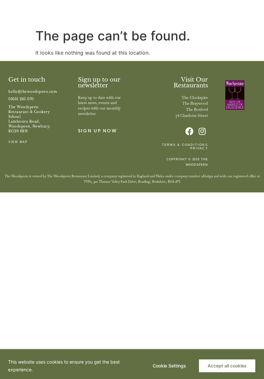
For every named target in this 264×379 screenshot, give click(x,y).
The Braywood (195, 103)
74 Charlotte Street (191, 115)
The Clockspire (195, 97)
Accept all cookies (227, 365)
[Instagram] (202, 131)
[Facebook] (189, 131)
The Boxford (197, 109)
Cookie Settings (169, 365)
